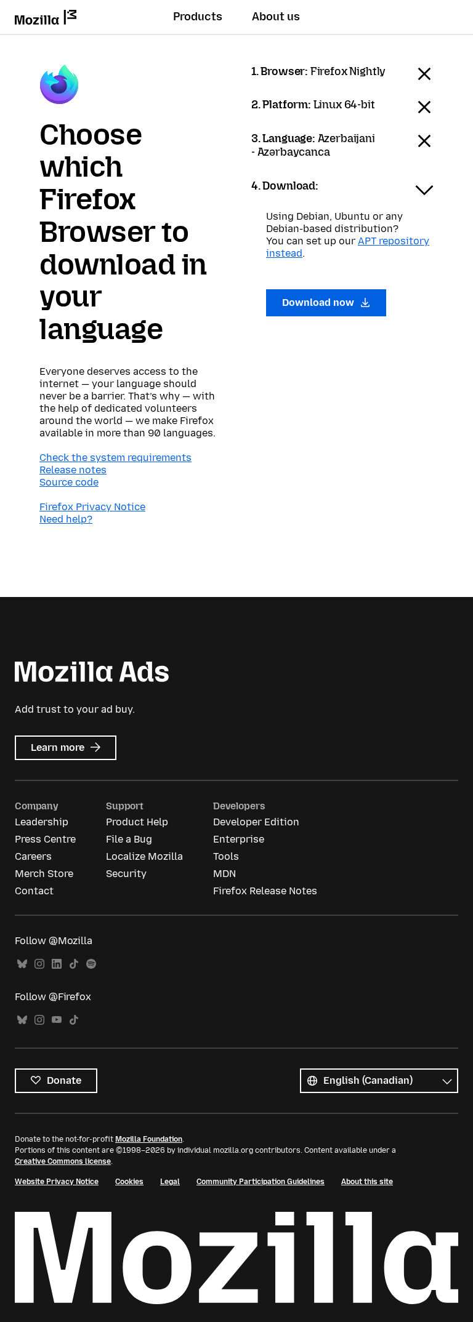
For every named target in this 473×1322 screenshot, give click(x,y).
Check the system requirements (115, 457)
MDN (224, 873)
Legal (170, 1181)
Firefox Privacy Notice (92, 507)
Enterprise (238, 839)
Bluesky (22, 964)
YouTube (56, 1020)
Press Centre (45, 839)
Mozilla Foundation (148, 1139)
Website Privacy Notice (57, 1181)
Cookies (129, 1181)
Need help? (65, 519)
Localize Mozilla (144, 856)
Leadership (41, 822)
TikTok (74, 964)
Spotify (91, 964)
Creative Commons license (63, 1161)
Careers (33, 856)
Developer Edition (256, 822)
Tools (226, 856)
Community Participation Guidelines (260, 1181)
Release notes (73, 470)
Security (126, 873)
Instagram (39, 964)
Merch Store (44, 873)
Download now (319, 302)
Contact (34, 891)
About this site (367, 1181)
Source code (69, 482)
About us (276, 16)
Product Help (137, 822)
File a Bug (129, 839)
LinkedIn (56, 964)
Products (197, 16)
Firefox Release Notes (265, 891)
